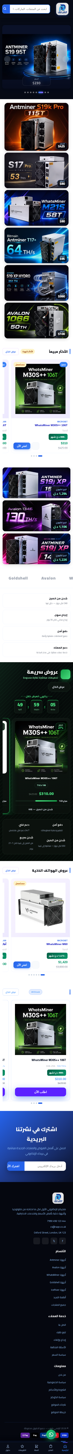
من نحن (62, 1374)
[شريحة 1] (48, 92)
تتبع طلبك (61, 1332)
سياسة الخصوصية (56, 1382)
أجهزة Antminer (58, 1260)
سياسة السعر (59, 1354)
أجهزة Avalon (59, 1267)
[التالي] (7, 59)
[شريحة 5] (33, 92)
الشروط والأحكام (57, 1389)
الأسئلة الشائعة (58, 1347)
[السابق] (66, 59)
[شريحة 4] (36, 92)
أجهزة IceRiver (58, 1290)
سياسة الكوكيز (58, 1397)
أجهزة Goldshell (58, 1282)
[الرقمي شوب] (62, 9)
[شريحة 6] (30, 92)
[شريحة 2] (45, 92)
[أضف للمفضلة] (35, 446)
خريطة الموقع (58, 1412)
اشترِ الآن (22, 445)
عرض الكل (10, 351)
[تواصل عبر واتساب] (51, 1434)
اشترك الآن (12, 1166)
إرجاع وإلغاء (60, 1339)
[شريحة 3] (40, 92)
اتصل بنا (62, 1324)
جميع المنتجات (58, 1304)
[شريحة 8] (25, 92)
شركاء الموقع (58, 1404)
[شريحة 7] (28, 92)
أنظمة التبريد (59, 1297)
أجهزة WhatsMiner (56, 1275)
